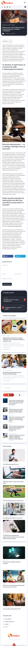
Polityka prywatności (9, 621)
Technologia (9, 370)
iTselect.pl (4, 25)
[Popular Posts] (19, 395)
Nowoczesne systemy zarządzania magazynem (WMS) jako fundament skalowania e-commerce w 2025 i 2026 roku (17, 437)
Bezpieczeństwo (6, 533)
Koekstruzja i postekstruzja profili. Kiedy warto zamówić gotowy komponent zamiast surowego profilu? (17, 419)
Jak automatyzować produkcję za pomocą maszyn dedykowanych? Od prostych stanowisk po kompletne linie (16, 428)
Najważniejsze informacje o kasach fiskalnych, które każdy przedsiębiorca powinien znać (13, 339)
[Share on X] (2, 7)
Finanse (13, 25)
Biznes (9, 25)
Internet (4, 560)
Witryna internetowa (7, 278)
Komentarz (5, 265)
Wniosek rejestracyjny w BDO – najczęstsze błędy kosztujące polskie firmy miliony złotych (16, 411)
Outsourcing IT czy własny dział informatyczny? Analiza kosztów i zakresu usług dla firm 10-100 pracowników (16, 402)
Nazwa (4, 274)
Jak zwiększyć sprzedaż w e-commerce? (12, 518)
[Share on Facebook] (5, 7)
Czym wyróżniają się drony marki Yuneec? (13, 500)
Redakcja (6, 33)
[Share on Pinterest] (7, 7)
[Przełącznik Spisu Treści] (9, 41)
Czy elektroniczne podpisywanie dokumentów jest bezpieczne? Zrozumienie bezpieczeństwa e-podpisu (13, 537)
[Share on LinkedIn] (10, 7)
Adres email (17, 274)
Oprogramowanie (9, 516)
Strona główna (8, 619)
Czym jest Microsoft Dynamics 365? (11, 609)
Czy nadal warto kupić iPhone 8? (11, 464)
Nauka (4, 583)
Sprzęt (10, 424)
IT (9, 398)
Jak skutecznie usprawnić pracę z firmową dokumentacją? (12, 373)
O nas (6, 626)
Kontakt (6, 624)
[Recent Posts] (8, 395)
